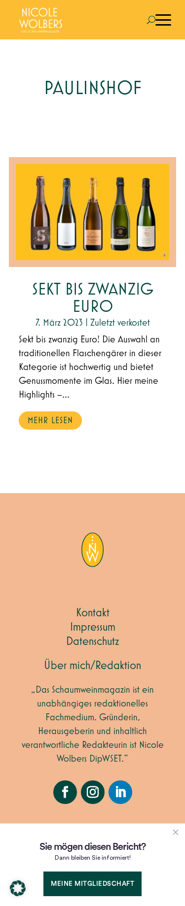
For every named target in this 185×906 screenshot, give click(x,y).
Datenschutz (92, 641)
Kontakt (93, 613)
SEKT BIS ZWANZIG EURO (92, 298)
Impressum (92, 627)
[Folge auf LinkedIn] (120, 792)
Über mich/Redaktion (92, 665)
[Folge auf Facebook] (65, 792)
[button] (18, 888)
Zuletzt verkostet (120, 323)
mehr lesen (50, 420)
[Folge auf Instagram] (93, 792)
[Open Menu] (163, 20)
